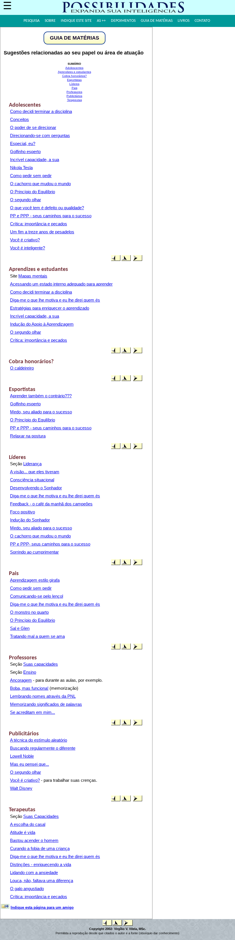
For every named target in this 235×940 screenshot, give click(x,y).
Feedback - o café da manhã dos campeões (51, 503)
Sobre (50, 21)
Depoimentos (123, 21)
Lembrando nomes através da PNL (43, 696)
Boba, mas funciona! (29, 688)
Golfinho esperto (25, 151)
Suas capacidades (40, 664)
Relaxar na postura (28, 435)
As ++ (101, 21)
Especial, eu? (22, 143)
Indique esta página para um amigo (42, 907)
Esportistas (74, 79)
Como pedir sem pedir (31, 175)
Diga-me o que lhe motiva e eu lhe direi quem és (55, 300)
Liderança (32, 463)
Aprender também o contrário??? (41, 395)
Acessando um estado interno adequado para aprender (61, 284)
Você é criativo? (25, 239)
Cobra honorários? (74, 75)
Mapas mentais (32, 275)
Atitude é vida (22, 832)
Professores (74, 91)
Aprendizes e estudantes (74, 71)
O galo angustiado (27, 888)
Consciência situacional (32, 479)
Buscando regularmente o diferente (42, 748)
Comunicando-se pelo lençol (36, 596)
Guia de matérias (157, 21)
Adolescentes (74, 67)
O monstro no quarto (29, 612)
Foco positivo (22, 511)
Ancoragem (21, 680)
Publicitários (74, 95)
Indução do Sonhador (30, 519)
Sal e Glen (20, 628)
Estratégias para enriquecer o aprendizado (49, 308)
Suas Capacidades (41, 816)
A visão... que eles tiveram (34, 471)
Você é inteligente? (27, 247)
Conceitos (19, 119)
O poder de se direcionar (33, 127)
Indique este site (76, 21)
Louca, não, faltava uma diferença (41, 880)
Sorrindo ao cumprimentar (34, 552)
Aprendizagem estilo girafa (35, 580)
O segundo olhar (25, 199)
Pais (74, 87)
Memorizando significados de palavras (46, 704)
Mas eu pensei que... (29, 764)
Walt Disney (21, 788)
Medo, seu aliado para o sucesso (41, 411)
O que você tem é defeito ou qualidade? (47, 207)
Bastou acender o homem (34, 840)
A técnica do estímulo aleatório (38, 740)
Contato (202, 21)
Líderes (74, 83)
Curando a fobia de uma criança (40, 848)
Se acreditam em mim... (32, 712)
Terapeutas (74, 99)
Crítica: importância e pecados (38, 223)
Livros (183, 21)
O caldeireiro (22, 368)
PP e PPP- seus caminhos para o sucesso (50, 544)
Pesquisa (31, 21)
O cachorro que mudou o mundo (40, 183)
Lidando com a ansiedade (34, 872)
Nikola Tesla (21, 167)
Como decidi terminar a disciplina (41, 111)
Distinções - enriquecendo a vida (40, 864)
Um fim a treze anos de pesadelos (42, 231)
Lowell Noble (22, 756)
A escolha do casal (27, 824)
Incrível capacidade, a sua (34, 159)
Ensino (29, 672)
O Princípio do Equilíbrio (32, 191)
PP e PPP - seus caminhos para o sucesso (50, 215)
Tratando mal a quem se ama (37, 636)
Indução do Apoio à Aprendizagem (42, 324)
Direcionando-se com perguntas (40, 135)
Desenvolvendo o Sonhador (36, 487)
